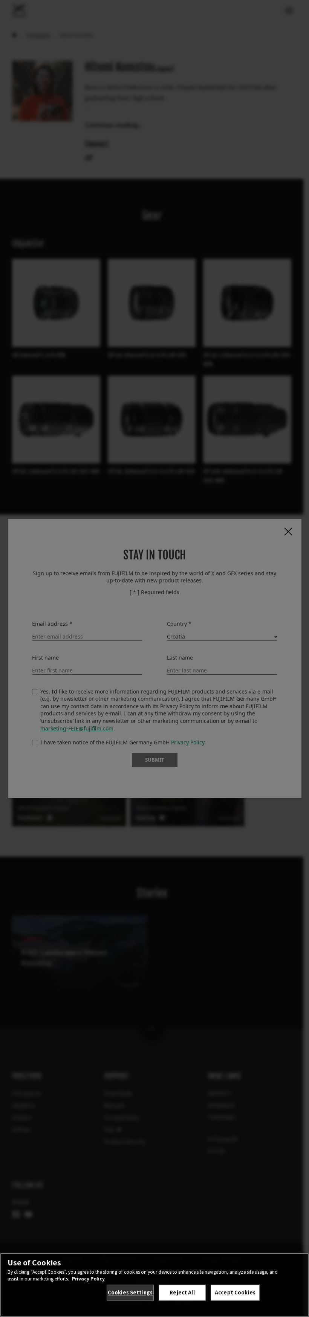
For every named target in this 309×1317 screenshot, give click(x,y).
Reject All (182, 1292)
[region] (154, 1285)
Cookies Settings (130, 1292)
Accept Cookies (235, 1292)
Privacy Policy (88, 1278)
